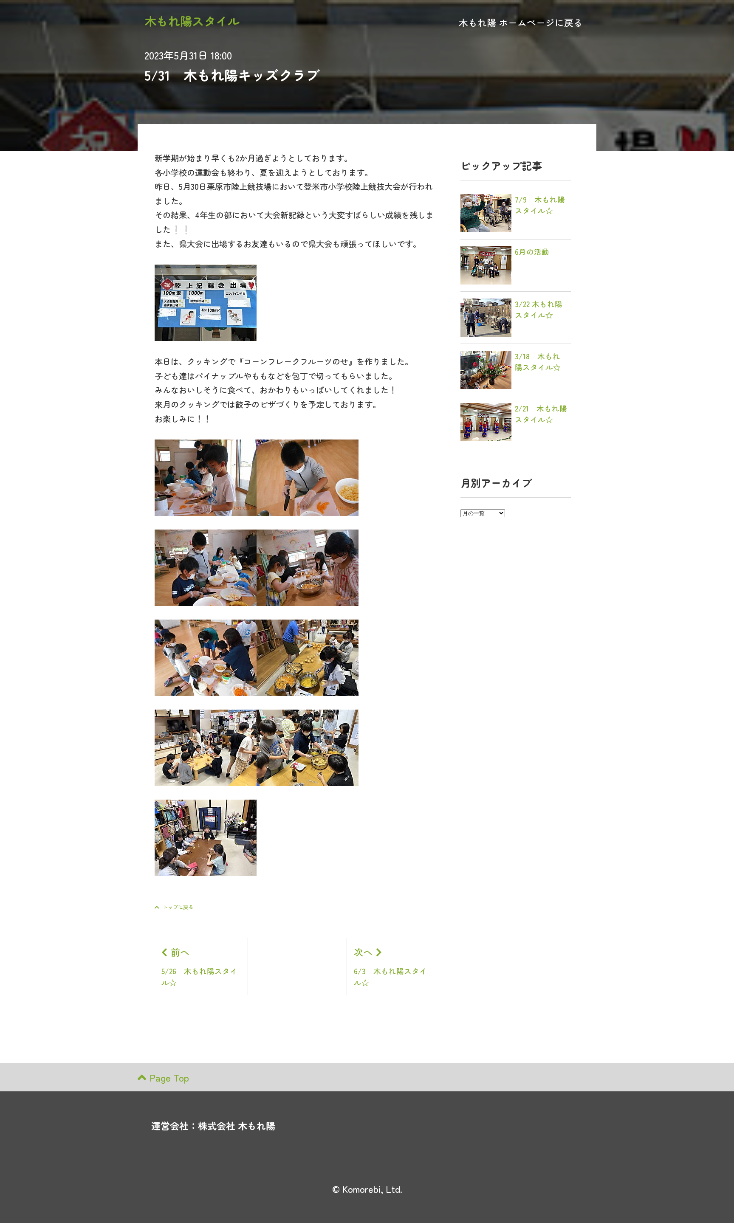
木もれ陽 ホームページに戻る (521, 22)
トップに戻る (178, 906)
